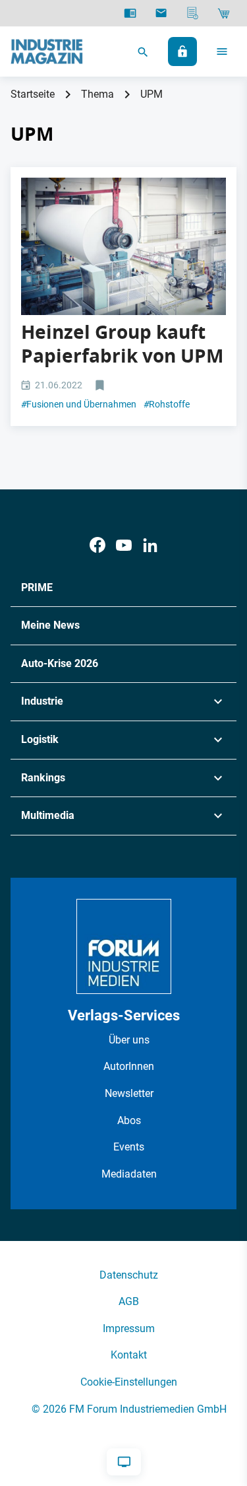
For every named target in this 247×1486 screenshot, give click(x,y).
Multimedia (47, 815)
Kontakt (129, 1355)
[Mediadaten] (193, 13)
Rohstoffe (167, 404)
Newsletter (129, 1093)
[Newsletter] (161, 13)
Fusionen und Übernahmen (78, 404)
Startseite (33, 94)
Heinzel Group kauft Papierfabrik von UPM (122, 344)
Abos (129, 1120)
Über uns (129, 1040)
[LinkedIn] (150, 545)
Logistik (40, 739)
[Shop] (223, 13)
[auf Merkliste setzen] (101, 386)
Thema (97, 94)
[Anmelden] (182, 51)
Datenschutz (128, 1275)
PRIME (37, 587)
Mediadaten (129, 1174)
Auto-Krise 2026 (59, 663)
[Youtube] (124, 545)
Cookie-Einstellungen (128, 1382)
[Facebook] (97, 545)
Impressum (129, 1328)
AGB (129, 1301)
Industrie (42, 701)
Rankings (43, 777)
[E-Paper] (130, 13)
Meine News (50, 625)
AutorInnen (128, 1066)
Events (128, 1147)
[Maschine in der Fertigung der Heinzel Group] (123, 246)
